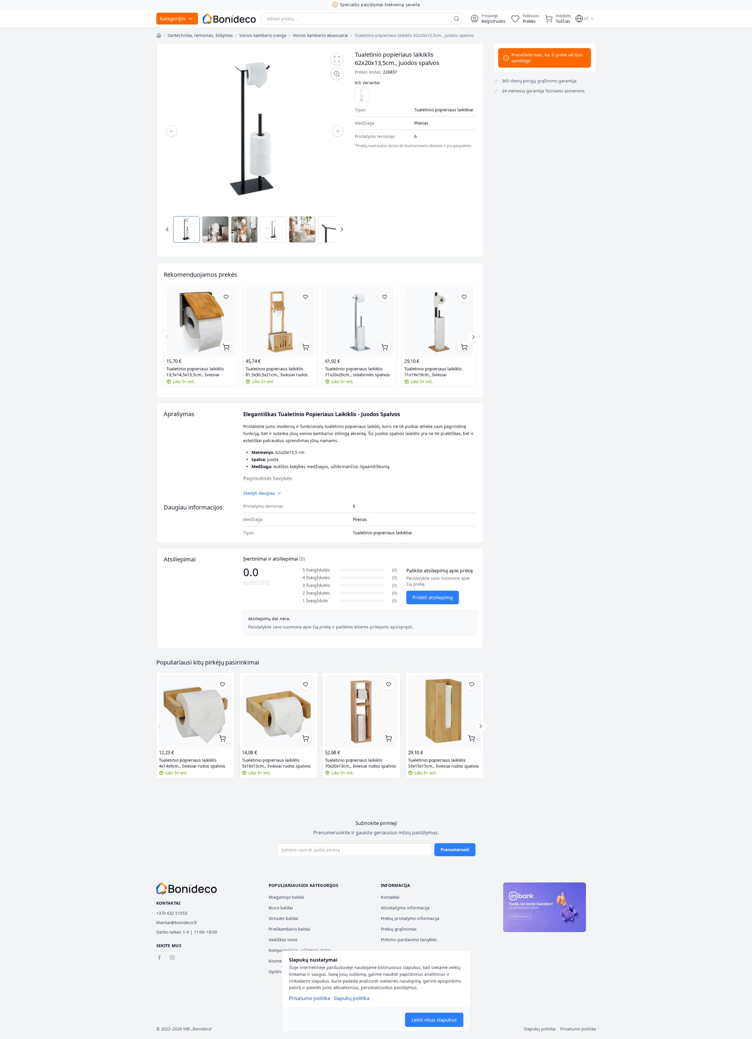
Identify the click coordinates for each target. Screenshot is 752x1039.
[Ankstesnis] (171, 131)
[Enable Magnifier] (337, 74)
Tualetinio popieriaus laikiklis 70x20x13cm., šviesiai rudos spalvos (360, 763)
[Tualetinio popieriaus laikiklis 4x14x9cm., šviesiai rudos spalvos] (195, 711)
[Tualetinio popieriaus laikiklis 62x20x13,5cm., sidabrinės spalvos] (362, 95)
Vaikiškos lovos (283, 939)
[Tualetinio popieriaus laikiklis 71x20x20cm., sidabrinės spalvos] (359, 322)
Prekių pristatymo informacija (410, 918)
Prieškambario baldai (290, 929)
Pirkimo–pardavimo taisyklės (409, 939)
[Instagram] (172, 957)
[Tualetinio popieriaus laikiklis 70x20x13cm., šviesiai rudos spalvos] (361, 711)
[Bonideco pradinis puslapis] (186, 888)
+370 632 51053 (171, 913)
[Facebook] (159, 957)
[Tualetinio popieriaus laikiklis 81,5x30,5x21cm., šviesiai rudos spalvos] (280, 322)
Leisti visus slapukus (434, 1020)
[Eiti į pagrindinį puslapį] (229, 19)
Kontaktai (390, 897)
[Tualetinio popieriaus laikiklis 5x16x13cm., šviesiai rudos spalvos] (278, 711)
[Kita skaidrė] (473, 336)
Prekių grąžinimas (399, 929)
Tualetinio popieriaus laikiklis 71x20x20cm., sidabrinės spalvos (357, 371)
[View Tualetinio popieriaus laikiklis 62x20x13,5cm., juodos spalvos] (186, 229)
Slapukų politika (351, 998)
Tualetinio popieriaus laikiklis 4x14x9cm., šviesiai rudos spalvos (192, 763)
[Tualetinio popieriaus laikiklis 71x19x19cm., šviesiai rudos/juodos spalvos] (439, 322)
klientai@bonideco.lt (176, 922)
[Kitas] (337, 131)
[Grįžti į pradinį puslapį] (158, 35)
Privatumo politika (309, 998)
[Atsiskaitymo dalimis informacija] (544, 907)
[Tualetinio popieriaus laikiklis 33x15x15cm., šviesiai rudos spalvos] (444, 711)
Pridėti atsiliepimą (432, 597)
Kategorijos (173, 18)
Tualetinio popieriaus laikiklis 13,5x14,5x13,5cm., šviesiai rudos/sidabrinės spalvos (195, 372)
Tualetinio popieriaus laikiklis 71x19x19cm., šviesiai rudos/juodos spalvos (433, 372)
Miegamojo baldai (286, 897)
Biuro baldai (281, 908)
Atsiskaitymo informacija (405, 908)
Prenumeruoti (455, 849)
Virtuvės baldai (283, 918)
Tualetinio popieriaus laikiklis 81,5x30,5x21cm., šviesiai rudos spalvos (277, 372)
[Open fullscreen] (337, 59)
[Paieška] (456, 18)
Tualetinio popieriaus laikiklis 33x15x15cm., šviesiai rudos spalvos (443, 763)
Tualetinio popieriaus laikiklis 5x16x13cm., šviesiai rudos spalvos (276, 763)
